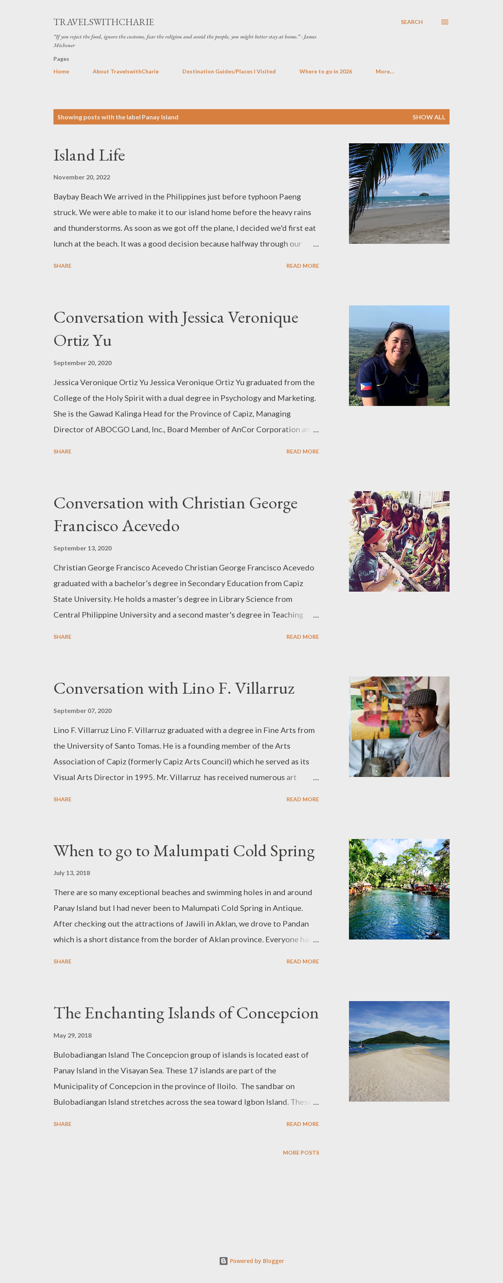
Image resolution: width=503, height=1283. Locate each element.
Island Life (89, 154)
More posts (301, 1152)
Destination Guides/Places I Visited (229, 71)
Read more (302, 265)
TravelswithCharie (103, 22)
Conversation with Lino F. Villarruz (174, 687)
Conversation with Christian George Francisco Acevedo (175, 514)
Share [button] (62, 265)
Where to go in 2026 (325, 71)
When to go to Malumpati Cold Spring (184, 850)
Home (61, 71)
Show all (429, 117)
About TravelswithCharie (126, 71)
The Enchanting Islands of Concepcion (186, 1012)
